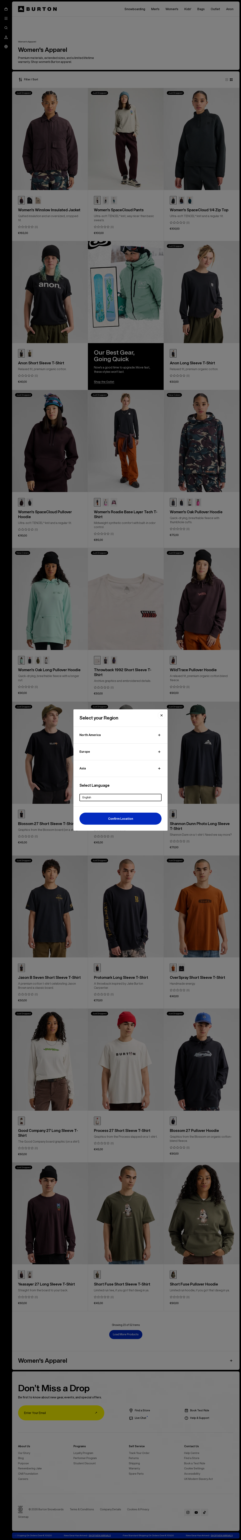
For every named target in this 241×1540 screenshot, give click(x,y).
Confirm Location (120, 818)
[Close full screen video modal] (161, 715)
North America (90, 734)
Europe (84, 751)
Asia (82, 768)
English (86, 797)
